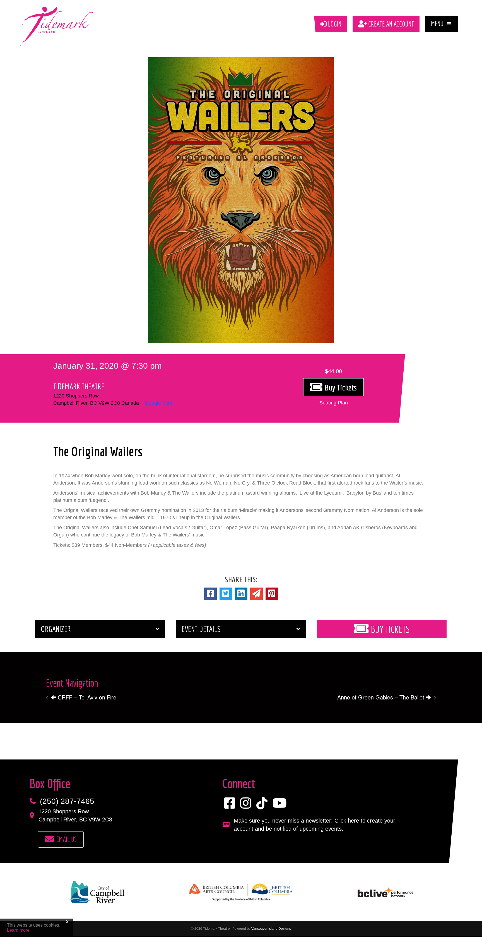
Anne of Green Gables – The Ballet (381, 697)
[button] (441, 24)
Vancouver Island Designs (271, 929)
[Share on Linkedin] (241, 594)
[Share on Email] (256, 594)
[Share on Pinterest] (272, 594)
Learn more (18, 930)
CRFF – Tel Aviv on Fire (86, 697)
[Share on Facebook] (210, 594)
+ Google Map (156, 403)
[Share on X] (226, 594)
